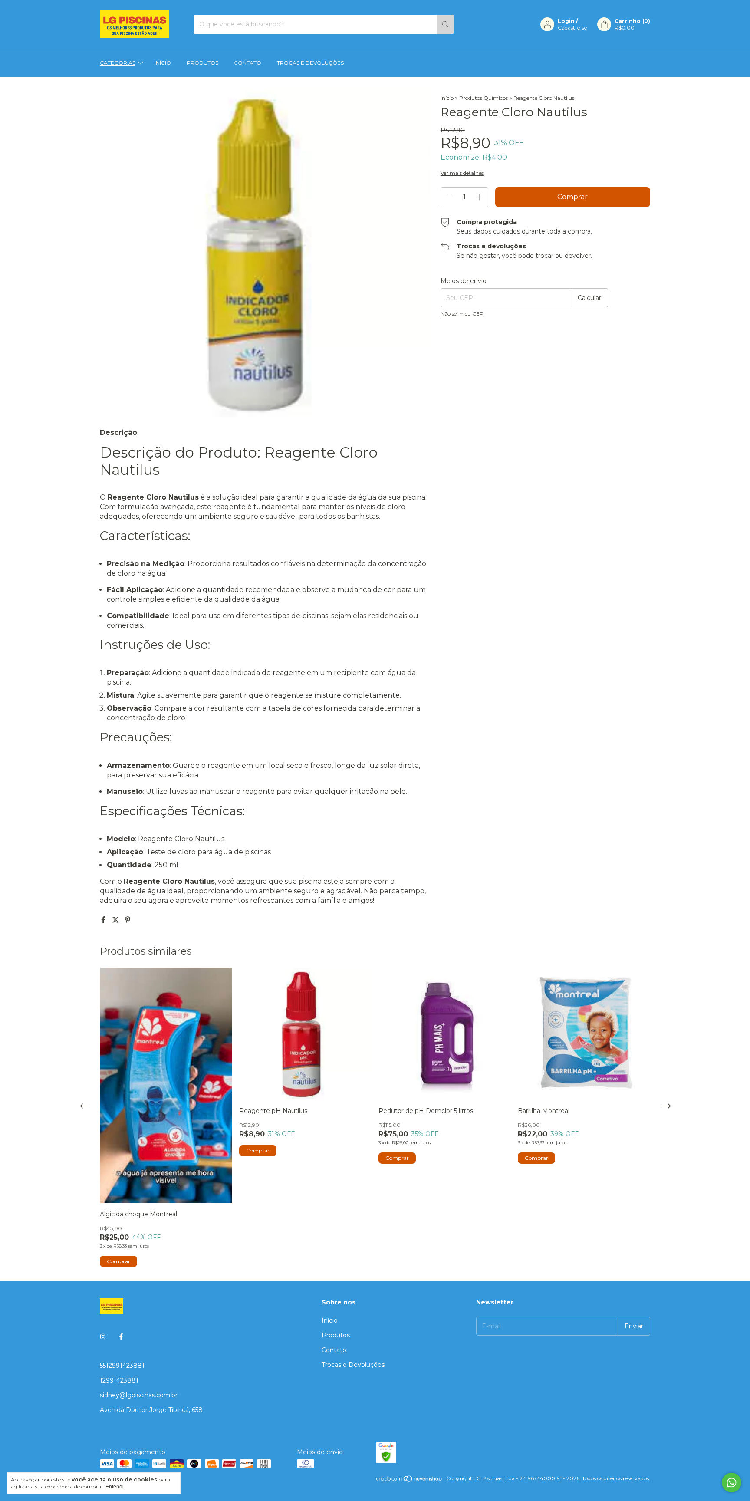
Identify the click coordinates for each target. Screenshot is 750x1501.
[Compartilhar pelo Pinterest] (127, 920)
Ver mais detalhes (462, 173)
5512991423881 (122, 1365)
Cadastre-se (572, 27)
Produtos (202, 62)
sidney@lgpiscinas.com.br (139, 1395)
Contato (247, 62)
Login (566, 21)
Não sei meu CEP (462, 313)
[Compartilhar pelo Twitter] (116, 920)
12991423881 (119, 1380)
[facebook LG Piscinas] (121, 1337)
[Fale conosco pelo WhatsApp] (731, 1482)
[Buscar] (445, 24)
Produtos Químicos (483, 98)
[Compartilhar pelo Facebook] (104, 920)
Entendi (114, 1487)
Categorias (117, 62)
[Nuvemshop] (409, 1480)
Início (163, 62)
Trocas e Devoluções (310, 62)
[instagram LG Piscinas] (103, 1337)
